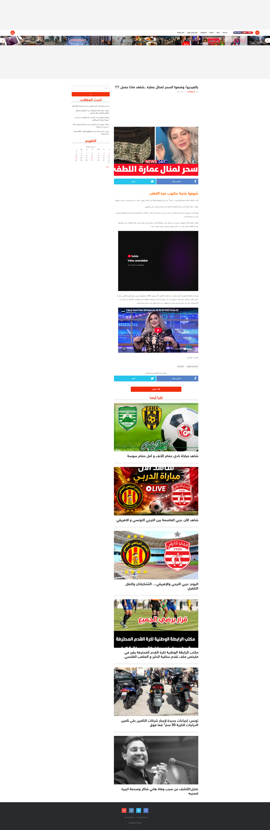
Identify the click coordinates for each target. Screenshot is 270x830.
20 (92, 158)
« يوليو (108, 167)
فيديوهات (203, 33)
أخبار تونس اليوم (192, 33)
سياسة (211, 33)
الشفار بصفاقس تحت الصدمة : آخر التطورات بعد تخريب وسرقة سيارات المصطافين (91, 119)
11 (103, 156)
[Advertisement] (135, 14)
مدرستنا (225, 33)
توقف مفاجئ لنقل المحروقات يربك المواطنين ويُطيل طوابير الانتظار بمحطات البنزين (92, 112)
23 (76, 158)
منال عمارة (181, 366)
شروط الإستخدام (129, 817)
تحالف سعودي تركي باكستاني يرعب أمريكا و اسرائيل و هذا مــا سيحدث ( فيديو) (91, 126)
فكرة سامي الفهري (192, 366)
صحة (218, 33)
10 (109, 156)
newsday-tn (191, 92)
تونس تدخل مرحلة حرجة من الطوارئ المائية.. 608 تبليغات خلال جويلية (91, 133)
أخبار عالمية (180, 33)
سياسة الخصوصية (142, 817)
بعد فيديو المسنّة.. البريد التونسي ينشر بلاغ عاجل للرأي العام (90, 106)
